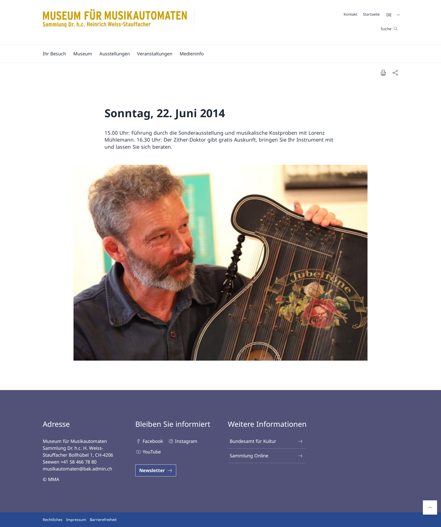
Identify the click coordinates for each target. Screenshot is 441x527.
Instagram (186, 441)
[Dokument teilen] (395, 73)
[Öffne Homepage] (122, 22)
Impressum (76, 519)
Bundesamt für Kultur (253, 441)
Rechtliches (52, 519)
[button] (54, 53)
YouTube (152, 452)
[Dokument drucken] (383, 73)
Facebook (153, 441)
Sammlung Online (249, 456)
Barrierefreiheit (103, 519)
